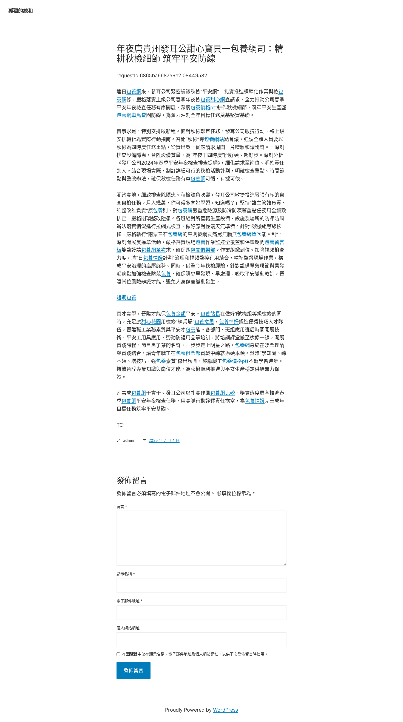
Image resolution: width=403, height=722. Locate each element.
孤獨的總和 (20, 11)
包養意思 (204, 322)
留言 (122, 506)
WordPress (225, 710)
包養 (158, 210)
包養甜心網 (212, 99)
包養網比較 (222, 393)
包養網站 (214, 139)
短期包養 (126, 297)
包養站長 (210, 314)
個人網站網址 (128, 628)
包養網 (133, 91)
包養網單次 (249, 234)
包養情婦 (153, 258)
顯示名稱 (126, 573)
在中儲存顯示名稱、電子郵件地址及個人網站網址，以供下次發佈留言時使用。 (195, 654)
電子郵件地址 (130, 600)
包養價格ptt (204, 107)
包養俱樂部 (203, 250)
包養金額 (176, 314)
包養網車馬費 (131, 115)
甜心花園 (151, 322)
